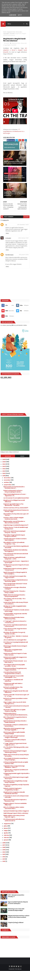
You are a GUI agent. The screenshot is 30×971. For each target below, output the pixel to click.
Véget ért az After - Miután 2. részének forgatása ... (16, 636)
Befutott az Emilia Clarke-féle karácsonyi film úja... (13, 688)
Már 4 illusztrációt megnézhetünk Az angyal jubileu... (15, 717)
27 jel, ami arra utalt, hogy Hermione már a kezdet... (15, 629)
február (6, 837)
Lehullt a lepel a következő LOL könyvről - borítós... (16, 706)
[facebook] (9, 966)
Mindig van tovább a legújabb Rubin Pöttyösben (15, 606)
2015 (3, 850)
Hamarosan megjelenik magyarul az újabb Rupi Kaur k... (15, 657)
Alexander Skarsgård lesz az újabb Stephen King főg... (14, 710)
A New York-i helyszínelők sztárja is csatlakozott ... (15, 740)
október (6, 482)
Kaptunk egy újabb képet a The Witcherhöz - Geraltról (13, 504)
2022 (4, 469)
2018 (3, 843)
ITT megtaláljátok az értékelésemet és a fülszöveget (13, 131)
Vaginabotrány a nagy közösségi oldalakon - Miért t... (14, 766)
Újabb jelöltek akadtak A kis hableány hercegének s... (15, 550)
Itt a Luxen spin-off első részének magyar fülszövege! (14, 736)
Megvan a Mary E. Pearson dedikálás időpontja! (15, 804)
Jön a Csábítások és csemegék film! (15, 640)
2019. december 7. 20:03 (22, 224)
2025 (4, 462)
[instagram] (12, 966)
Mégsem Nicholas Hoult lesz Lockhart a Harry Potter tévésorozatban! (14, 162)
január (6, 840)
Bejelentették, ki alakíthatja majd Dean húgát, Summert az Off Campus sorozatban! (14, 193)
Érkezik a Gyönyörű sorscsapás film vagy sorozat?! (15, 576)
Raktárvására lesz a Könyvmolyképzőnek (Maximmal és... (16, 714)
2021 (3, 471)
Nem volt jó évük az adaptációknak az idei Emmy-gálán (16, 580)
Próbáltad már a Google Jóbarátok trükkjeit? (15, 588)
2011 (3, 859)
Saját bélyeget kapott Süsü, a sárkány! (16, 813)
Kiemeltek (12, 33)
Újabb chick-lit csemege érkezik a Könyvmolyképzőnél (14, 595)
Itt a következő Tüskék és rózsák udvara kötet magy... (16, 610)
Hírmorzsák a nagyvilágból (10, 173)
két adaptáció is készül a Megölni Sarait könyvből (15, 50)
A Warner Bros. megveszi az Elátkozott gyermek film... (16, 770)
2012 (3, 857)
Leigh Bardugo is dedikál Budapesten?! (16, 525)
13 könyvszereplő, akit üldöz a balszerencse (13, 684)
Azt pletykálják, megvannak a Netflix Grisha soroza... (15, 614)
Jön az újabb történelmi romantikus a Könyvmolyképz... (16, 759)
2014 (4, 852)
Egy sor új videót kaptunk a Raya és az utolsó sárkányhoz (18, 902)
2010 (4, 861)
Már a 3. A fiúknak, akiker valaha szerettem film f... (14, 807)
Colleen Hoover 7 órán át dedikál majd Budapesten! (16, 528)
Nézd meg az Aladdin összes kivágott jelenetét (15, 646)
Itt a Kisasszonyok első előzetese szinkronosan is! (14, 820)
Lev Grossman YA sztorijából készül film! (16, 498)
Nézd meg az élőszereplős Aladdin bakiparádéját (14, 732)
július (5, 826)
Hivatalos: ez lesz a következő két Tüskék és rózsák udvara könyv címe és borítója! (14, 177)
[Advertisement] (15, 396)
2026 (4, 459)
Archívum (8, 456)
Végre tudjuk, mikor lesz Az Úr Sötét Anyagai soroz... (15, 702)
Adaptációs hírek (11, 32)
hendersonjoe (9, 255)
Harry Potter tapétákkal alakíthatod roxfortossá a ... (15, 625)
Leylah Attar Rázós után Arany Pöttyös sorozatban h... (16, 603)
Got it (20, 15)
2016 (3, 847)
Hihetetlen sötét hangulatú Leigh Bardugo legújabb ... (14, 729)
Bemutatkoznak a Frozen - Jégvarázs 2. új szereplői (16, 561)
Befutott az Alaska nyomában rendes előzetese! (16, 699)
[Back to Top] (21, 966)
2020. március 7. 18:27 (23, 238)
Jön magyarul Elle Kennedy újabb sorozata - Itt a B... (14, 665)
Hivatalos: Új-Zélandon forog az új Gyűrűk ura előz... (14, 633)
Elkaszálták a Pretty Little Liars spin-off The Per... (16, 514)
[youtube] (19, 966)
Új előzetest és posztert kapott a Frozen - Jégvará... (16, 565)
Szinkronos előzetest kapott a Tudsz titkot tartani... (15, 654)
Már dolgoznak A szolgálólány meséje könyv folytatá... (15, 781)
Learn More (12, 15)
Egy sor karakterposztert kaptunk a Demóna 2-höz (15, 800)
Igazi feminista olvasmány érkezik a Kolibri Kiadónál (15, 721)
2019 (3, 476)
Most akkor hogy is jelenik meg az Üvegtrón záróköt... (14, 535)
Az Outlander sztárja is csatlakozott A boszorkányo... (16, 725)
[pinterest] (16, 966)
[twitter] (14, 966)
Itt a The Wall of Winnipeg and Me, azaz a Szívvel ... (16, 747)
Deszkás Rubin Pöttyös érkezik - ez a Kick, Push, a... (15, 661)
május (6, 830)
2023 (4, 466)
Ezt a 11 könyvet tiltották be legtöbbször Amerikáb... (16, 546)
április (6, 833)
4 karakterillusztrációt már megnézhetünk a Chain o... (13, 672)
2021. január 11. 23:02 (23, 254)
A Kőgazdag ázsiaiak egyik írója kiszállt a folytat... (16, 774)
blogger (26, 216)
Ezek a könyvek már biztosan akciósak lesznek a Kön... (16, 554)
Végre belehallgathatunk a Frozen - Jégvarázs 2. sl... (15, 495)
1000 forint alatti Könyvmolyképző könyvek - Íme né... (14, 531)
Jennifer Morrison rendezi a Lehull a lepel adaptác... (15, 539)
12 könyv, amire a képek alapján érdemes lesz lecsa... (14, 518)
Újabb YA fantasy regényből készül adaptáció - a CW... (14, 558)
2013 (3, 854)
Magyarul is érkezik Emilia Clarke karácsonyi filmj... (14, 618)
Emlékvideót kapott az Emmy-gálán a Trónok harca (15, 569)
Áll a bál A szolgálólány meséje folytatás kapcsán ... (16, 785)
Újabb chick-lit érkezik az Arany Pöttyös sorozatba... (16, 755)
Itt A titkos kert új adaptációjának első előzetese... (16, 642)
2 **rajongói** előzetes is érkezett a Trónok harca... (15, 621)
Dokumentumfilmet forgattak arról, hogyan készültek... (15, 669)
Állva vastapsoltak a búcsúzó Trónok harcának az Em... (15, 584)
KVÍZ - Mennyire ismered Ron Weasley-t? (16, 896)
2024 (4, 464)
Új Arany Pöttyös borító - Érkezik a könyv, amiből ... (14, 591)
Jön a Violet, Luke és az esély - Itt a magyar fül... (14, 599)
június (6, 828)
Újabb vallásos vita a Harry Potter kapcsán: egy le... (14, 816)
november (7, 480)
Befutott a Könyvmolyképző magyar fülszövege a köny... (15, 751)
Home (4, 32)
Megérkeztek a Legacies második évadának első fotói (14, 792)
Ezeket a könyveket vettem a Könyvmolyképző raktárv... (13, 491)
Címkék (22, 456)
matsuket (8, 238)
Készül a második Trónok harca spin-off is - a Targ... (16, 695)
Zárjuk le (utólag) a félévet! (15, 922)
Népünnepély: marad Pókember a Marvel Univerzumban (14, 522)
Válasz (7, 233)
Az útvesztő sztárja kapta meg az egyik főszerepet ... (16, 777)
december (7, 478)
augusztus (7, 823)
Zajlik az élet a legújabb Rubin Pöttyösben (13, 650)
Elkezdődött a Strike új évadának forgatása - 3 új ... (14, 543)
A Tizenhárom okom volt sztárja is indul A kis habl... (16, 796)
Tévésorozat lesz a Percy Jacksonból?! (16, 508)
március (6, 835)
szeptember (8, 485)
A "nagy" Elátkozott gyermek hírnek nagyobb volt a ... (15, 744)
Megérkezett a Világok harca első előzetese (14, 501)
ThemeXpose (18, 969)
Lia (6, 225)
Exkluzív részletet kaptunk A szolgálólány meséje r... (12, 789)
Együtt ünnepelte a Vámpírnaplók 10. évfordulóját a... (15, 573)
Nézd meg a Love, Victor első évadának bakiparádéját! (16, 909)
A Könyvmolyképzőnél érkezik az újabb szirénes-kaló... (16, 762)
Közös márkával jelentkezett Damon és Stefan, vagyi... (16, 510)
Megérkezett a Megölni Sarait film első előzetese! (16, 691)
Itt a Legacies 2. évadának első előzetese (13, 680)
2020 (4, 473)
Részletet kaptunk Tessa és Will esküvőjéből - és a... (13, 676)
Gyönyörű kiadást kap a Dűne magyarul (16, 811)
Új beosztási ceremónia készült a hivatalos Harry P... (14, 487)
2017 (3, 845)
